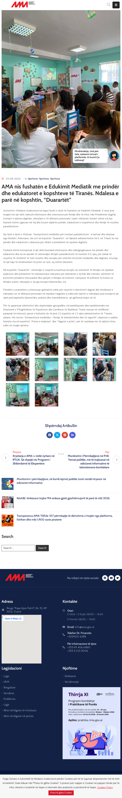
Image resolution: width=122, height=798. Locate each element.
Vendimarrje (72, 681)
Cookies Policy (105, 787)
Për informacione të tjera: (82, 647)
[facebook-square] (105, 578)
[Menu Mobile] (116, 5)
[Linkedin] (72, 435)
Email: (80, 627)
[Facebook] (49, 435)
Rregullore (9, 687)
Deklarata (70, 676)
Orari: (70, 610)
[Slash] (61, 454)
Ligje (6, 676)
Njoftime (33, 179)
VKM (6, 681)
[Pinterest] (65, 435)
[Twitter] (57, 435)
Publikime (9, 698)
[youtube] (111, 578)
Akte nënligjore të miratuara (20, 710)
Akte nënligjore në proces (19, 716)
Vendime (9, 693)
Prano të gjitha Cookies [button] (61, 792)
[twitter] (117, 578)
